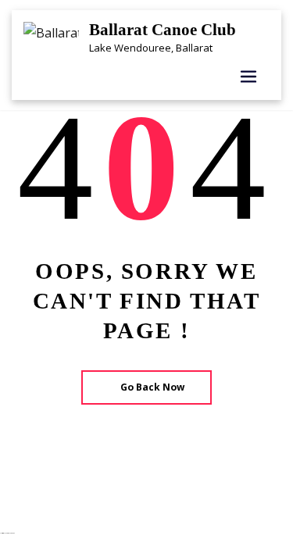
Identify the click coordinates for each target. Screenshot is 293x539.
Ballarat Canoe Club (162, 29)
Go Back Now (152, 387)
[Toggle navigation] (248, 77)
